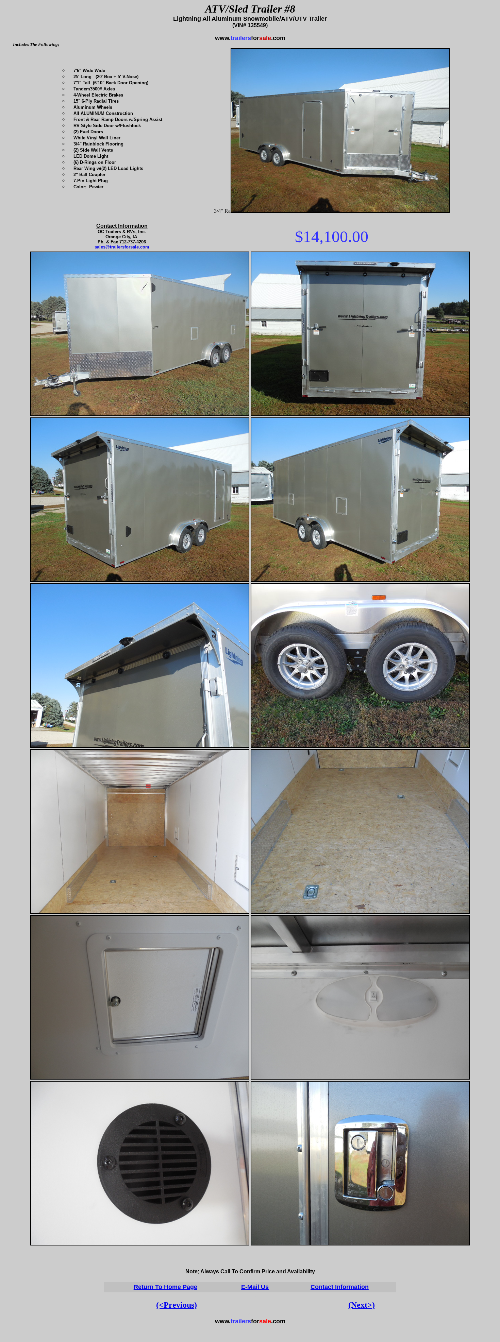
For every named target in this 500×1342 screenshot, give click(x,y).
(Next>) (361, 1305)
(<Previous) (176, 1305)
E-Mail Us (255, 1287)
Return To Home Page (165, 1287)
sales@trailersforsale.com (122, 247)
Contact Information (340, 1287)
